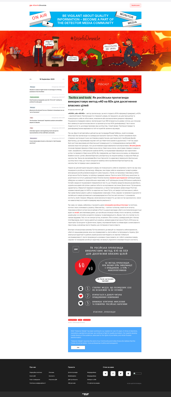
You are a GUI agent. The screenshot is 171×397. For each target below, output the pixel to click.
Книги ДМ (33, 376)
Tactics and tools (80, 97)
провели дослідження (118, 178)
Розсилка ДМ (53, 379)
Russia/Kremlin (72, 320)
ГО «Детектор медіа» (93, 383)
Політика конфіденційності (38, 383)
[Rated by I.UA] (137, 374)
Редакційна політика (36, 372)
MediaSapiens (72, 376)
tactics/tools (87, 320)
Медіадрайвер (91, 372)
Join (78, 347)
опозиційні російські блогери (116, 205)
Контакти (52, 376)
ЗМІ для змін (72, 383)
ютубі (77, 212)
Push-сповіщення (35, 379)
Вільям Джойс (135, 146)
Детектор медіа (72, 372)
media (80, 320)
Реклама (51, 372)
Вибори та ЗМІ (91, 379)
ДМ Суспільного (73, 379)
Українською (136, 5)
